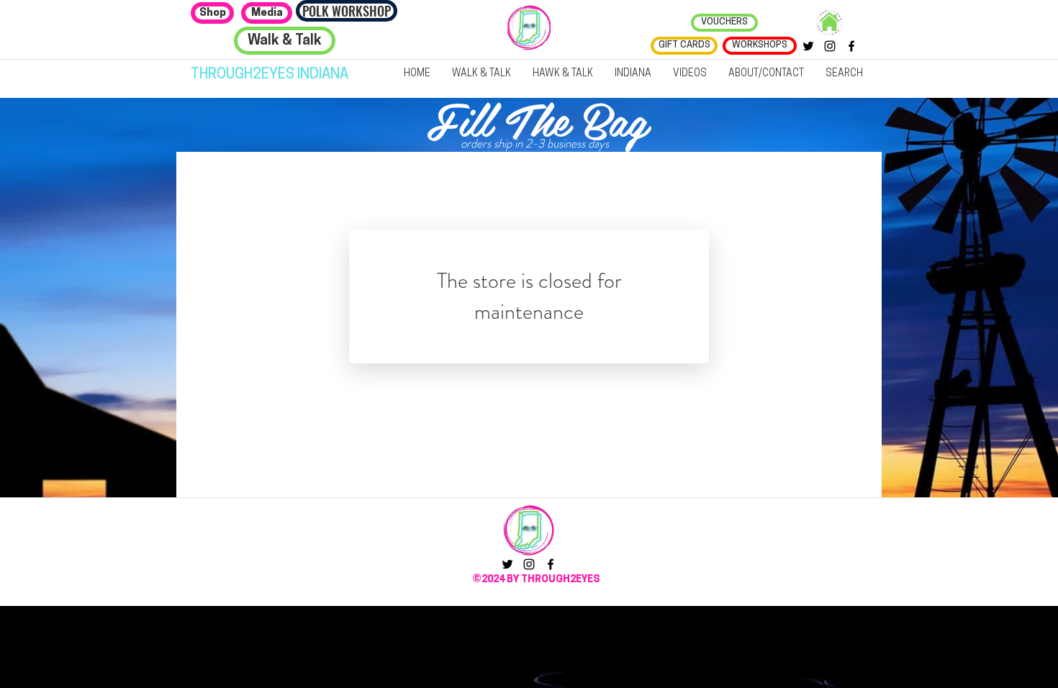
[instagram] (830, 46)
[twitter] (808, 46)
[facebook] (851, 46)
